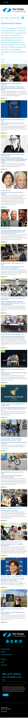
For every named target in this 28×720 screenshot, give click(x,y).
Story (23, 119)
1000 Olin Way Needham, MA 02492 (6, 708)
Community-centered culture (7, 154)
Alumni (2, 264)
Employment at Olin (5, 648)
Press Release (4, 84)
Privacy (2, 662)
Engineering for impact (15, 17)
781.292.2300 (4, 711)
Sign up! (6, 695)
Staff (8, 155)
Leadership (3, 405)
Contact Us (3, 659)
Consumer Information (6, 654)
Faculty (2, 121)
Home (2, 17)
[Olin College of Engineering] (14, 10)
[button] (22, 18)
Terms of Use (4, 664)
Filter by (3, 59)
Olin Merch (3, 651)
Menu (4, 2)
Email (3, 679)
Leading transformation (16, 83)
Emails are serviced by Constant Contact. (15, 691)
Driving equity (4, 508)
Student (6, 299)
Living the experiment (16, 263)
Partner (8, 405)
